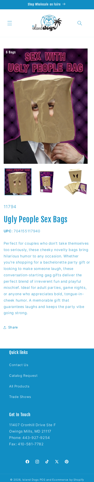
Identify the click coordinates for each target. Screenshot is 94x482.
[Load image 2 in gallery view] (47, 182)
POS (42, 479)
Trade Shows (20, 397)
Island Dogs (30, 479)
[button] (9, 23)
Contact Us (18, 365)
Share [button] (13, 327)
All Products (19, 386)
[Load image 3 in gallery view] (76, 182)
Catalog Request (23, 376)
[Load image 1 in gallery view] (18, 182)
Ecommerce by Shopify (68, 479)
